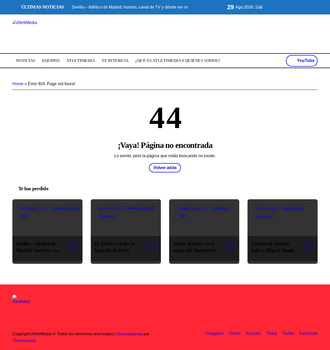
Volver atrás (165, 167)
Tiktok (271, 333)
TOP (24, 217)
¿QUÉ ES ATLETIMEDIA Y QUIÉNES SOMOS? (177, 60)
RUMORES (108, 217)
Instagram (214, 333)
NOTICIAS (25, 60)
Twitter (288, 333)
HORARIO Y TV (33, 209)
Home (17, 84)
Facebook (308, 333)
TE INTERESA (115, 60)
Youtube (253, 333)
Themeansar (23, 340)
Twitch (235, 333)
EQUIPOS (51, 60)
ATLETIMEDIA (80, 60)
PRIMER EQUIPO (65, 209)
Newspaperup (130, 334)
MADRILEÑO (294, 209)
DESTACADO (110, 209)
